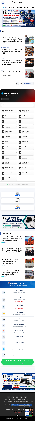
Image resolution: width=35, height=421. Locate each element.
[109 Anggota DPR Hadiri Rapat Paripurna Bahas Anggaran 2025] (29, 51)
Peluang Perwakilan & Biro (14, 409)
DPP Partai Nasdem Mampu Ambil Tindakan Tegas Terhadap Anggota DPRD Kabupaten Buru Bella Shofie (12, 40)
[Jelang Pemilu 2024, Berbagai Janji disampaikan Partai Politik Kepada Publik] (29, 62)
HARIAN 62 (16, 401)
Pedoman (20, 405)
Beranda (17, 83)
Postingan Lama (28, 83)
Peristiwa (19, 7)
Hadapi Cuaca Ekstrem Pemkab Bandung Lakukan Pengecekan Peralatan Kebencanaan (12, 239)
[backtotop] (17, 416)
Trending (4, 7)
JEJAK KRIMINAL (8, 401)
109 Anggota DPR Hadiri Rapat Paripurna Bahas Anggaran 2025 (11, 51)
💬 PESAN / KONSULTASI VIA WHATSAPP (17, 362)
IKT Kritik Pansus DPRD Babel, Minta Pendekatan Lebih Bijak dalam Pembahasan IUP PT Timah (11, 250)
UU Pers (13, 405)
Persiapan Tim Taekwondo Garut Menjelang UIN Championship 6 (10, 261)
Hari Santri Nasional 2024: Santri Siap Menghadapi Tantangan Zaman (10, 273)
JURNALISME (26, 400)
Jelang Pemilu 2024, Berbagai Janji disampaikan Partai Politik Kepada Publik (12, 62)
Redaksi (7, 405)
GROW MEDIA (17, 400)
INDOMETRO (9, 400)
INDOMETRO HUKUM (26, 401)
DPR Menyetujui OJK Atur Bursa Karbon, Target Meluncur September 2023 (12, 74)
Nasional (26, 7)
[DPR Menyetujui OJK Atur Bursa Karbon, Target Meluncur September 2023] (29, 73)
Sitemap (25, 409)
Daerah (11, 7)
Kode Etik (26, 405)
